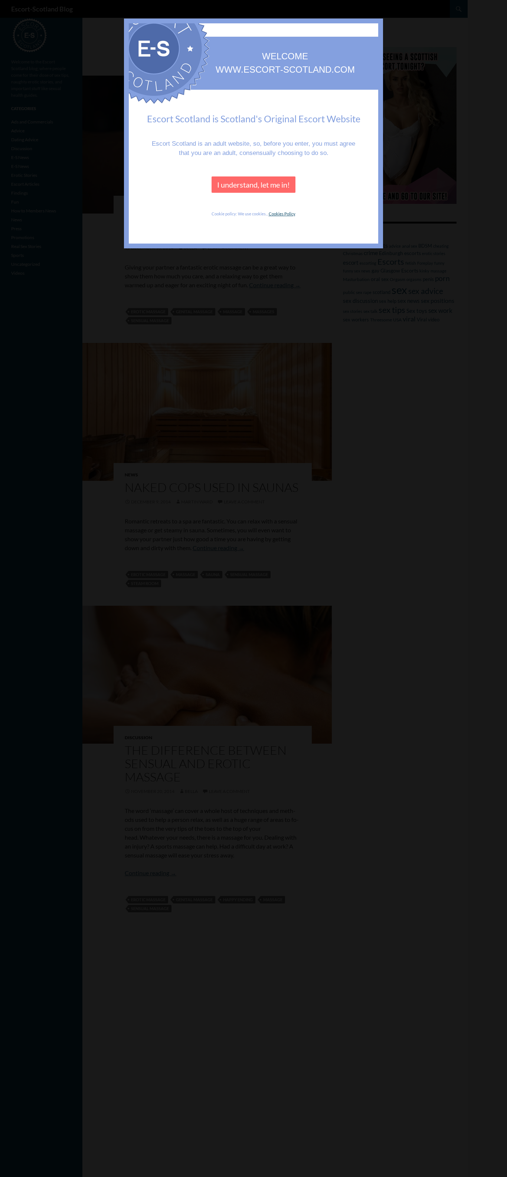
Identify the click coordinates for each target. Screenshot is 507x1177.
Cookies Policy (282, 213)
